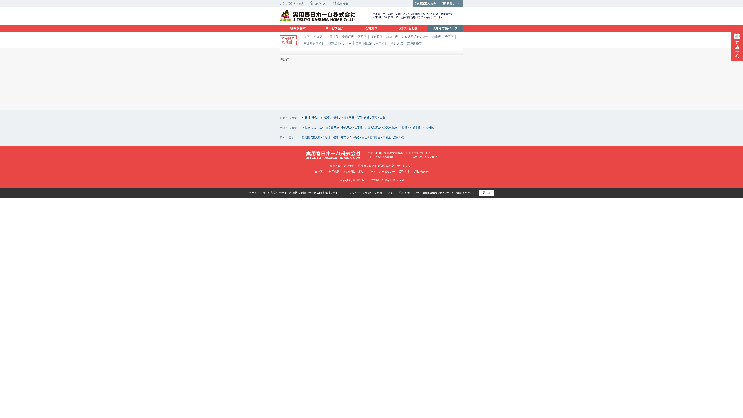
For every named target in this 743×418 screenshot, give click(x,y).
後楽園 (306, 137)
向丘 (367, 117)
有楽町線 (428, 127)
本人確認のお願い (354, 171)
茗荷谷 (345, 137)
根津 (336, 117)
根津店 (318, 36)
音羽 (359, 117)
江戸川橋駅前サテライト (371, 43)
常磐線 (403, 127)
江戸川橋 (398, 137)
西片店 (362, 36)
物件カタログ (366, 165)
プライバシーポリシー (381, 171)
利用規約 (334, 171)
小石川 (306, 117)
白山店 (436, 36)
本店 (307, 36)
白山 (382, 117)
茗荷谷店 (392, 36)
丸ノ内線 (318, 127)
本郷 (344, 117)
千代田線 (347, 127)
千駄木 (316, 117)
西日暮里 (375, 137)
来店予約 (349, 165)
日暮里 (387, 137)
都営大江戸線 (373, 127)
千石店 (449, 36)
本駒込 (327, 117)
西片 (375, 117)
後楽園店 (376, 36)
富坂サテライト (314, 43)
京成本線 (415, 127)
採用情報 (403, 171)
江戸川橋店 (414, 43)
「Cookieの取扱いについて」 (436, 193)
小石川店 (332, 36)
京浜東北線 (390, 127)
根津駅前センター (339, 43)
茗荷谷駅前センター (415, 36)
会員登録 (335, 165)
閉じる (486, 192)
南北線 (306, 127)
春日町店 (348, 36)
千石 (352, 117)
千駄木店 (397, 43)
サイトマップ (405, 165)
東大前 (316, 137)
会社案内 (320, 171)
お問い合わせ (420, 171)
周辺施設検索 (385, 165)
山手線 (358, 127)
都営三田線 (332, 127)
